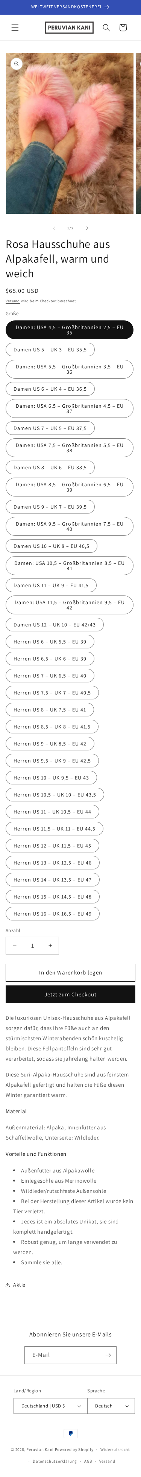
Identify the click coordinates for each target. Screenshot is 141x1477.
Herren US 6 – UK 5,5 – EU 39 (50, 641)
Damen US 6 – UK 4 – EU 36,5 (50, 388)
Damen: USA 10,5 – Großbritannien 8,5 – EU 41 (69, 566)
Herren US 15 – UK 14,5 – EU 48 (53, 896)
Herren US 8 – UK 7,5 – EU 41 (50, 709)
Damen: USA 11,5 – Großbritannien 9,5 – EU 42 (70, 605)
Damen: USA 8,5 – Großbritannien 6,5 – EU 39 (70, 487)
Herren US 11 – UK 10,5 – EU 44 (52, 811)
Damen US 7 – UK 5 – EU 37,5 (50, 428)
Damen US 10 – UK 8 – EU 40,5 (51, 546)
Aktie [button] (19, 1284)
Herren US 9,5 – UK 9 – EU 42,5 (52, 760)
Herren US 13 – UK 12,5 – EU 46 (53, 862)
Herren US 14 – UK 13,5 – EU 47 (53, 879)
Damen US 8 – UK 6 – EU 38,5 (50, 467)
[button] (15, 27)
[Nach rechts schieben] (87, 228)
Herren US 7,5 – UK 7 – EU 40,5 (52, 692)
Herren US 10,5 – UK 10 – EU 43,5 (55, 794)
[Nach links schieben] (54, 228)
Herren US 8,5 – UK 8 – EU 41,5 (52, 726)
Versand (13, 300)
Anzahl (13, 930)
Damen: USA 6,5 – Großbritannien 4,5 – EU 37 (70, 408)
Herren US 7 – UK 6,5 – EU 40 (50, 675)
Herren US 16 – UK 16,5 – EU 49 (53, 913)
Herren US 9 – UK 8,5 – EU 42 (50, 743)
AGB (88, 1461)
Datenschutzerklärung (55, 1461)
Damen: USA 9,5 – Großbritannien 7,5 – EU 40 (70, 526)
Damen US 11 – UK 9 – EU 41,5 (51, 585)
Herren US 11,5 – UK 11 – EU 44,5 (55, 828)
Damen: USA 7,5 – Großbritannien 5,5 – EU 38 (70, 448)
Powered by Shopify (74, 1449)
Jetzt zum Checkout (70, 994)
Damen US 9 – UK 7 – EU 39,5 (50, 506)
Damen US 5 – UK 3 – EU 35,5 (50, 349)
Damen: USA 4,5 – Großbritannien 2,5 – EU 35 (70, 330)
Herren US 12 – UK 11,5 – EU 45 (52, 845)
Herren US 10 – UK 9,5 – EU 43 (51, 777)
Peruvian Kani (40, 1449)
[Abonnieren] (108, 1355)
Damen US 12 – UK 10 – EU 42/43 (55, 624)
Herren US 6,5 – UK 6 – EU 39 (50, 658)
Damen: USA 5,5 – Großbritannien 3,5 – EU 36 (70, 369)
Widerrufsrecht (115, 1449)
